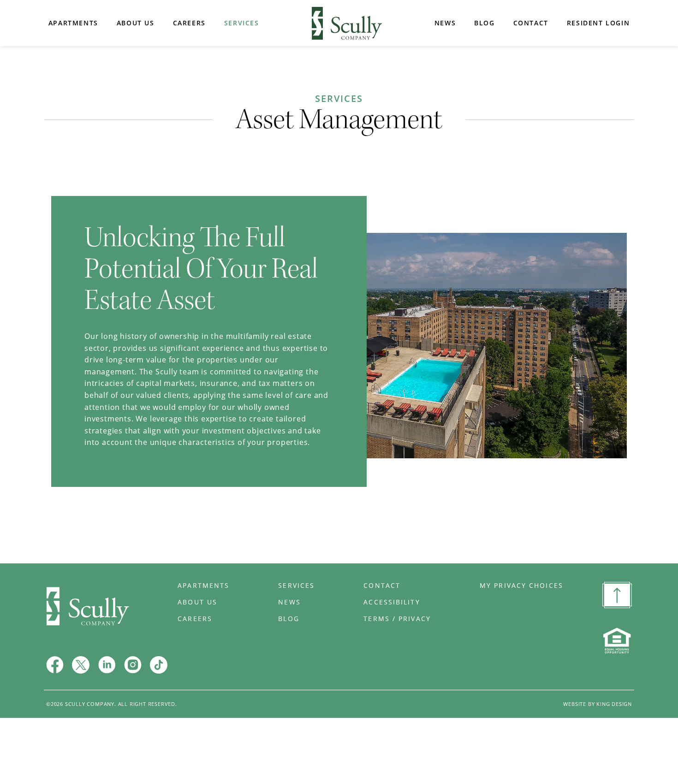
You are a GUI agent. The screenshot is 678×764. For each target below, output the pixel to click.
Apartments (73, 22)
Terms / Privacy (397, 618)
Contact (530, 22)
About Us (136, 22)
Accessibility (391, 602)
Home (347, 23)
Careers (189, 22)
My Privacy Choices (521, 585)
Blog (484, 22)
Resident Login (598, 22)
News (445, 22)
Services (241, 22)
